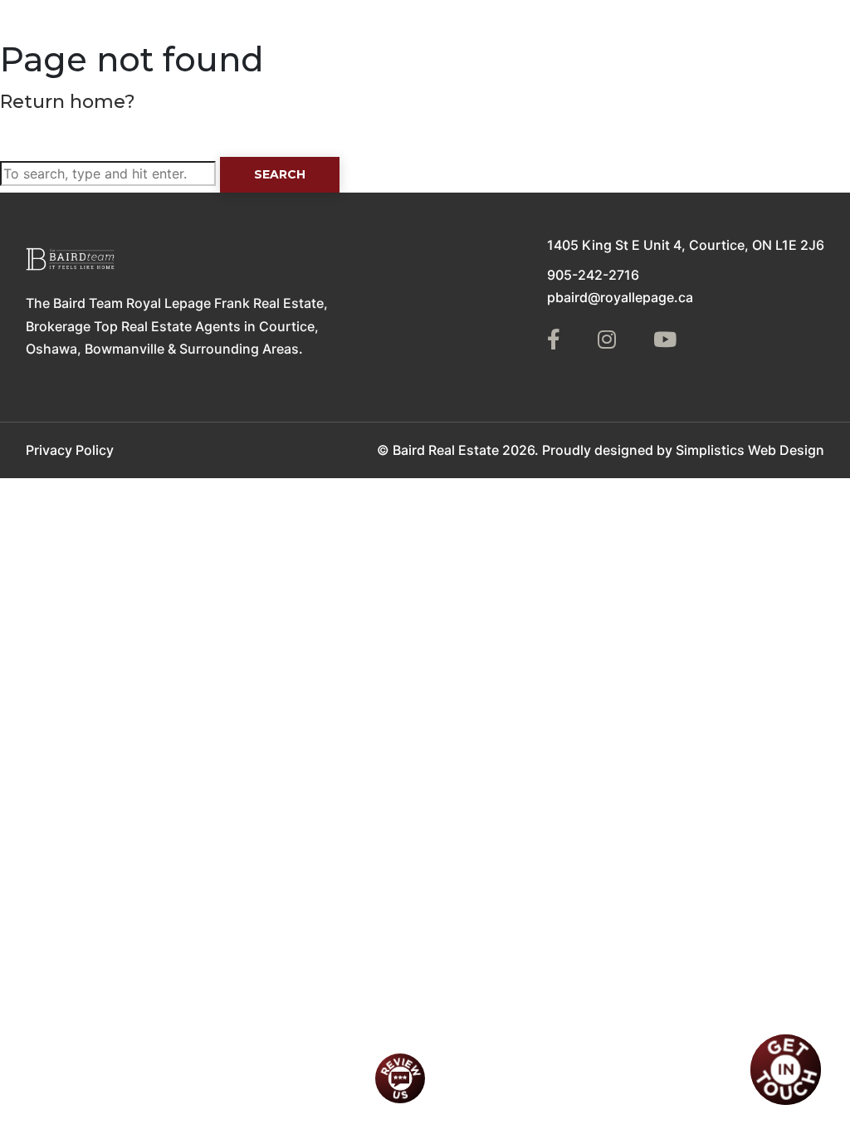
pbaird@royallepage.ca (620, 297)
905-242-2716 (593, 274)
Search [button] (279, 174)
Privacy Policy (70, 450)
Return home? (67, 101)
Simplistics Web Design (750, 450)
